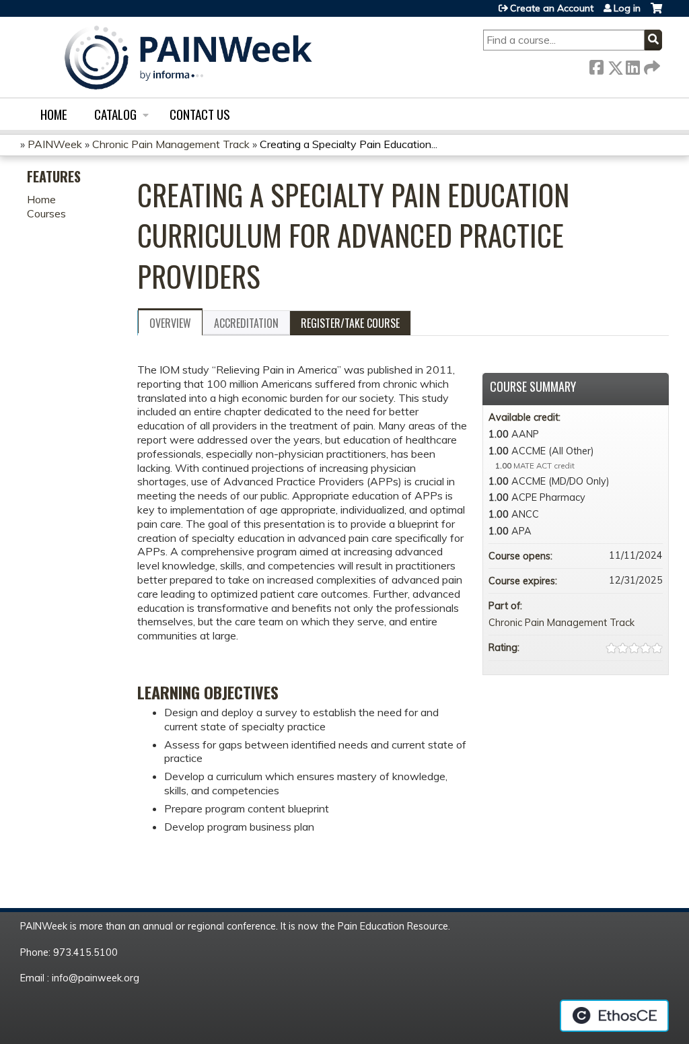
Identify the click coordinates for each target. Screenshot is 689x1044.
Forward (650, 65)
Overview (170, 323)
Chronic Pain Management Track (171, 144)
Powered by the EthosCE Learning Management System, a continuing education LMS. (614, 1016)
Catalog (115, 114)
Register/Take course (350, 323)
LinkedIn (632, 65)
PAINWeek (55, 144)
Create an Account (551, 8)
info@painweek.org (95, 978)
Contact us (200, 114)
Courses (46, 213)
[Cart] (656, 13)
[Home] (188, 57)
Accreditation (246, 323)
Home (53, 114)
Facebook (596, 65)
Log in (627, 8)
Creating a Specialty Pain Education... (348, 144)
